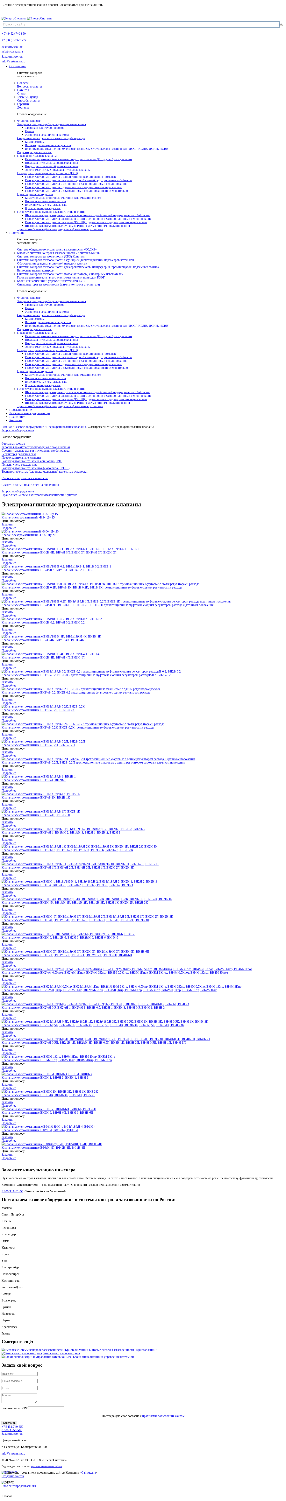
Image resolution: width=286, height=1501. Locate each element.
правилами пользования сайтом (163, 1416)
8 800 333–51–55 (12, 1191)
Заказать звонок (12, 46)
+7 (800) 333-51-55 (14, 40)
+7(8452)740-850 (12, 1426)
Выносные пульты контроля (61, 1353)
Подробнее (9, 528)
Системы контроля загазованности (25, 478)
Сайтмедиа (88, 1472)
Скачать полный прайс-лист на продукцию (30, 484)
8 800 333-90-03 (12, 1430)
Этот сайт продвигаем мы (19, 1486)
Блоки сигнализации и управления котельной (103, 1356)
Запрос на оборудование (18, 430)
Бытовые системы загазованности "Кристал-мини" (123, 1349)
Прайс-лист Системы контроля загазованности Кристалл (39, 495)
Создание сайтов (13, 1476)
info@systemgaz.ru (12, 51)
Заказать (7, 524)
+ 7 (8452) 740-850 (14, 33)
